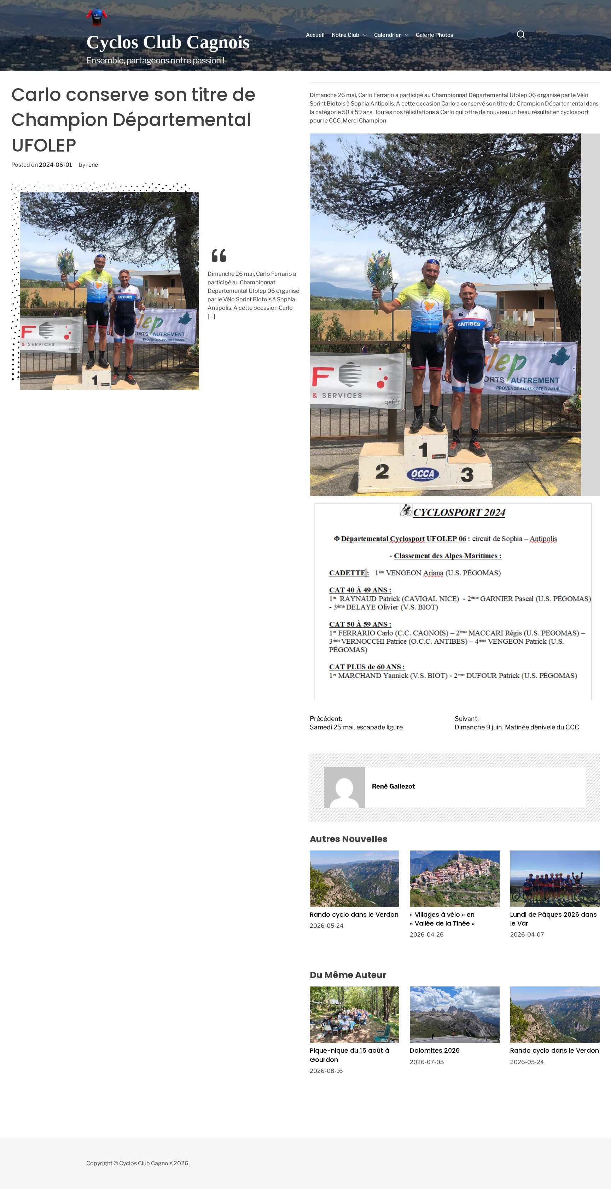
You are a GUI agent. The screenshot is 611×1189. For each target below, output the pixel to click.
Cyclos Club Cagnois (168, 42)
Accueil (315, 35)
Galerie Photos (434, 35)
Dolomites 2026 (435, 1050)
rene (92, 164)
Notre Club (345, 35)
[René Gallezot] (344, 787)
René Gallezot (393, 786)
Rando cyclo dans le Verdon (354, 914)
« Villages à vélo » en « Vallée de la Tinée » (442, 919)
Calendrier (387, 35)
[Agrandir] (572, 142)
